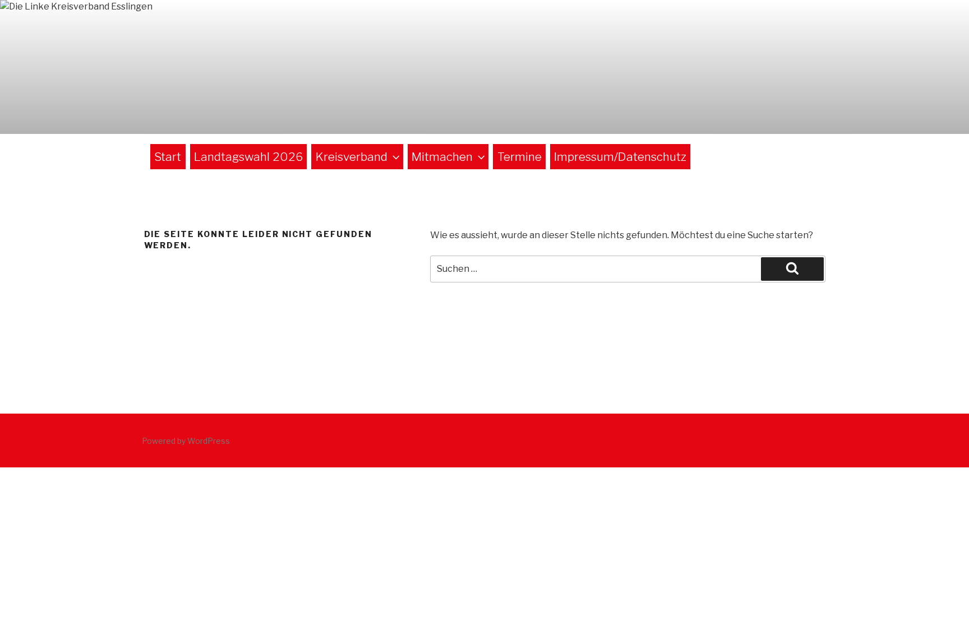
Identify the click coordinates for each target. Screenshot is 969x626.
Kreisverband (351, 157)
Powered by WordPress (186, 441)
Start (167, 157)
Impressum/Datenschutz (620, 157)
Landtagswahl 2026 (248, 157)
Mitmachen (442, 157)
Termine (519, 157)
